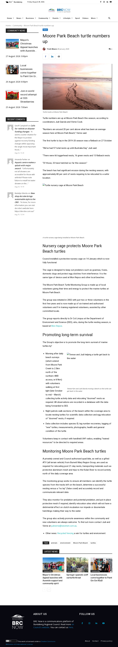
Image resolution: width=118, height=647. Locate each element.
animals (54, 543)
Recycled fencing (65, 533)
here (71, 627)
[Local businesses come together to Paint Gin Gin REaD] (12, 69)
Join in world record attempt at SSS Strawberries (28, 96)
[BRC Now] (59, 10)
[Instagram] (104, 2)
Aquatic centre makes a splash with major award (25, 165)
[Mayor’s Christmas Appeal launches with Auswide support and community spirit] (12, 44)
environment (65, 543)
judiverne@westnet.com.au (64, 526)
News (45, 30)
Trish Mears (52, 49)
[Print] (59, 56)
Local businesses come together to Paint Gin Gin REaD (28, 71)
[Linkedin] (107, 2)
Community (17, 25)
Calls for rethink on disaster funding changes (25, 128)
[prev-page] (44, 589)
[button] (109, 18)
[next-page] (49, 589)
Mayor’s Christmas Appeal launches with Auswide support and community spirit (29, 46)
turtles (93, 543)
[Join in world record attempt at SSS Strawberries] (12, 95)
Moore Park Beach (80, 543)
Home (8, 25)
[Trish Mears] (44, 49)
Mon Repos (56, 326)
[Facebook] (100, 2)
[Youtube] (110, 2)
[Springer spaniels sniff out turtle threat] (77, 564)
